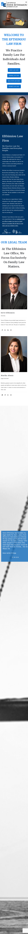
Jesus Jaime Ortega (9, 553)
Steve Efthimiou (8, 313)
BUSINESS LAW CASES (14, 86)
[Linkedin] (8, 330)
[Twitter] (2, 395)
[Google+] (5, 330)
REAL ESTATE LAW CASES (14, 81)
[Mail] (10, 330)
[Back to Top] (24, 930)
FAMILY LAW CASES (14, 70)
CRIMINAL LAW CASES (14, 75)
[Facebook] (2, 330)
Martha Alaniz (7, 375)
